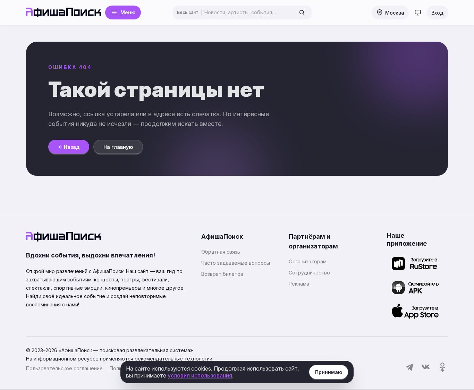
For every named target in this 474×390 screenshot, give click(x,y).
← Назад (68, 147)
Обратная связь (220, 252)
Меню (127, 12)
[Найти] (301, 12)
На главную (118, 147)
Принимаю (328, 372)
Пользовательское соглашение (64, 368)
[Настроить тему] (418, 12)
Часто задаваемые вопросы (235, 263)
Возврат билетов (222, 274)
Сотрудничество (309, 272)
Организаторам (308, 261)
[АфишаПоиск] (63, 12)
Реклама (299, 284)
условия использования (200, 375)
